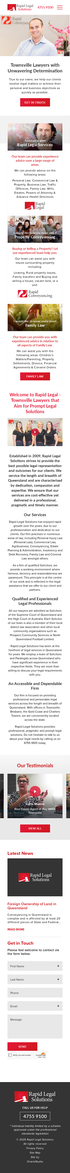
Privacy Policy (35, 1148)
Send (22, 1046)
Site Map (35, 1152)
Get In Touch (35, 102)
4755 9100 (45, 7)
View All (35, 828)
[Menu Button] (59, 7)
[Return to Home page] (20, 7)
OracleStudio (35, 1161)
